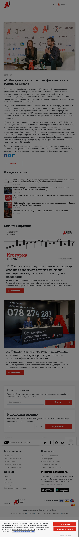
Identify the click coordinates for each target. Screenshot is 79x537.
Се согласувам (65, 524)
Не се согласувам (65, 535)
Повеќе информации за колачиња (23, 531)
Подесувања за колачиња (65, 529)
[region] (39, 528)
